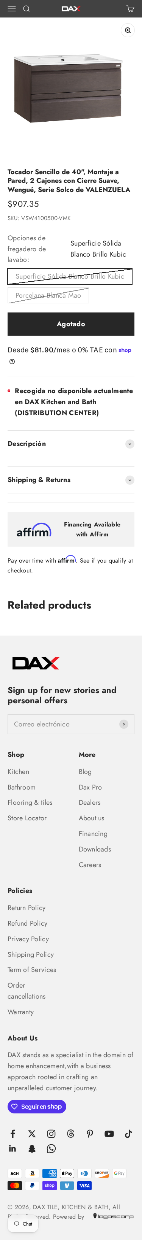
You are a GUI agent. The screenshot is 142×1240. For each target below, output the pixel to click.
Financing (93, 834)
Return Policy (27, 908)
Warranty (21, 1012)
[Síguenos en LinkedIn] (13, 1148)
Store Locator (27, 818)
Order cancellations (27, 990)
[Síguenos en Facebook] (13, 1134)
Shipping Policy (31, 954)
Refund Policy (28, 923)
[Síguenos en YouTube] (109, 1134)
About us (92, 818)
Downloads (95, 849)
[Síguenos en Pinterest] (90, 1134)
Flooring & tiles (30, 802)
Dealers (90, 802)
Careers (90, 865)
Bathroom (22, 787)
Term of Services (32, 970)
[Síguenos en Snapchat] (32, 1148)
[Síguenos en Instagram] (51, 1134)
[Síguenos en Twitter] (32, 1134)
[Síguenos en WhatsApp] (51, 1148)
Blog (85, 772)
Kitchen (18, 772)
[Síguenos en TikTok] (128, 1134)
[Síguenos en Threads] (71, 1134)
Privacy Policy (28, 939)
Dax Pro (90, 787)
